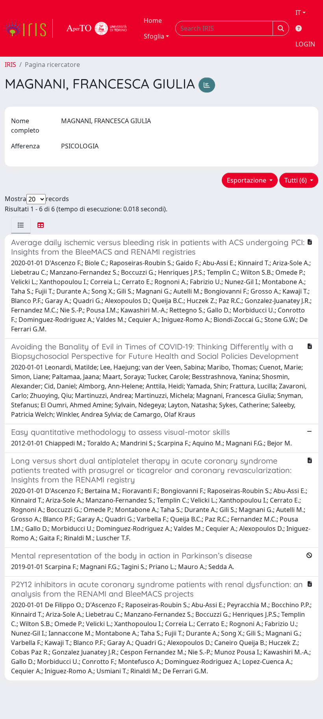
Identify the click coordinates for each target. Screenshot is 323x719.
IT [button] (298, 12)
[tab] (21, 225)
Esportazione (247, 180)
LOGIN (305, 44)
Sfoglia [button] (154, 36)
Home (153, 20)
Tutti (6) (296, 180)
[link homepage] (29, 28)
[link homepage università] (97, 28)
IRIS (10, 64)
